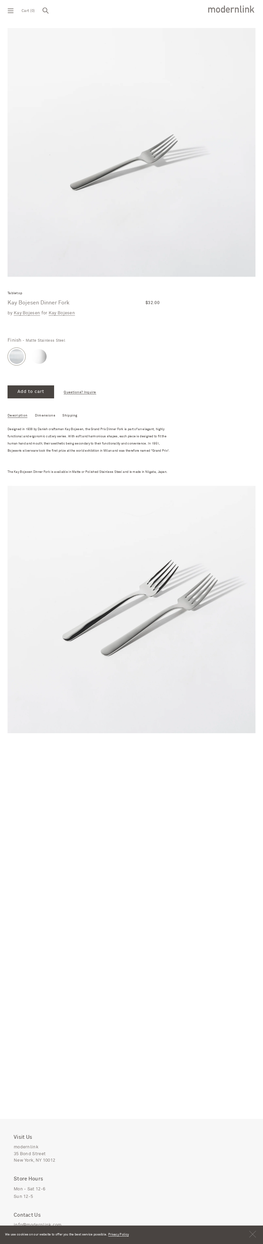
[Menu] (10, 10)
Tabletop (15, 293)
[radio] (17, 356)
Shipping (69, 415)
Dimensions (45, 415)
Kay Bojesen (27, 313)
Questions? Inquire (80, 392)
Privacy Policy (118, 1234)
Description (17, 415)
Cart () (28, 11)
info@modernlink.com (38, 1225)
